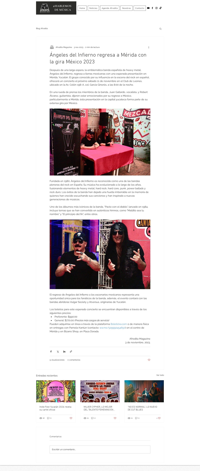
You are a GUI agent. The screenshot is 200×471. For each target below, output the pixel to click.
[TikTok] (160, 8)
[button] (160, 28)
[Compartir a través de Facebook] (51, 351)
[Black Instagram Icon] (156, 8)
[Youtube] (148, 8)
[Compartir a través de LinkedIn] (64, 351)
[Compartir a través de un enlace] (71, 351)
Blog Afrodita (42, 28)
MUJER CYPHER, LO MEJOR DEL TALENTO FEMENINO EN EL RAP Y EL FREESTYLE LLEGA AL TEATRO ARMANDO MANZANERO (99, 408)
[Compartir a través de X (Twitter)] (57, 351)
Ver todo (160, 375)
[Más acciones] (148, 47)
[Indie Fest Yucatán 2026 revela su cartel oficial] (56, 391)
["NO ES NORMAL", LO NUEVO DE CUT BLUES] (144, 391)
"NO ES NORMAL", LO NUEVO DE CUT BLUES (142, 408)
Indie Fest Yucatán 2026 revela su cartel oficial (55, 408)
